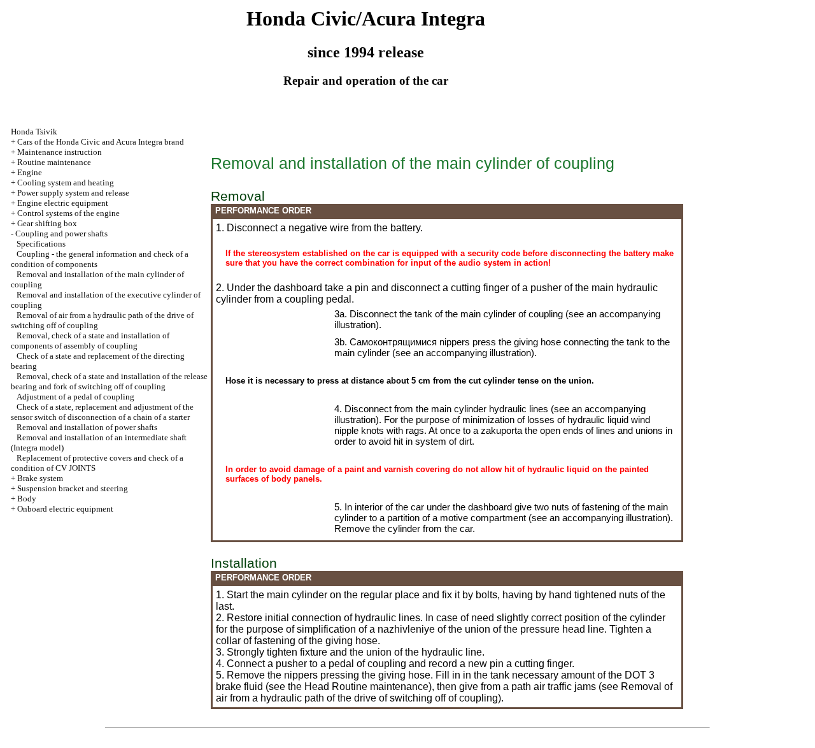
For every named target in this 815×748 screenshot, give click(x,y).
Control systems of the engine (68, 213)
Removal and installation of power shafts (87, 427)
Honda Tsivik (34, 131)
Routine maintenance (54, 162)
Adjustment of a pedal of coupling (75, 396)
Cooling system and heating (65, 182)
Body (26, 498)
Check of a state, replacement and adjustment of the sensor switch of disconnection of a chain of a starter (102, 412)
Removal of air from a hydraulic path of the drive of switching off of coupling (444, 692)
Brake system (40, 478)
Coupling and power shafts (61, 233)
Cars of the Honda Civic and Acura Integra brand (100, 142)
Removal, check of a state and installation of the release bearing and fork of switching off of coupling (109, 381)
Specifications (41, 243)
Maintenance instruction (59, 152)
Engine (29, 172)
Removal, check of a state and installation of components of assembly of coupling (90, 340)
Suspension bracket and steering (72, 488)
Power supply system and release (73, 193)
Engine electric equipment (62, 203)
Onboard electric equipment (65, 509)
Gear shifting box (47, 223)
